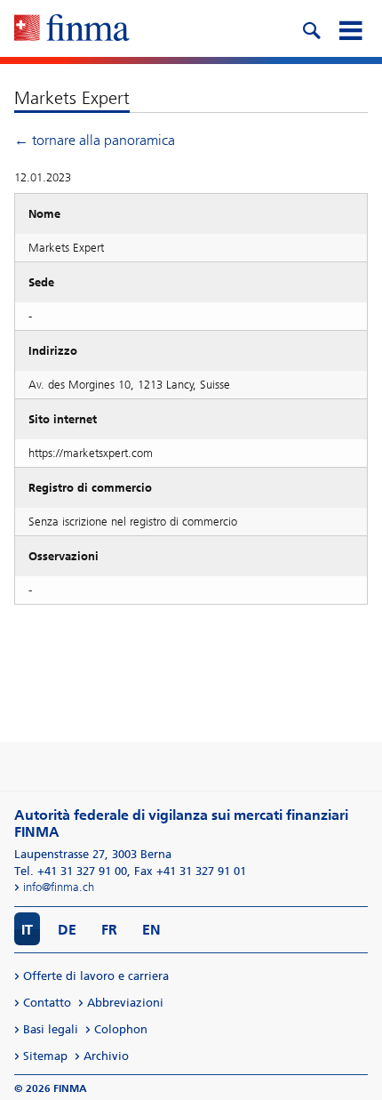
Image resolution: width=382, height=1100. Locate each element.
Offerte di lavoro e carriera (96, 976)
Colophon (120, 1029)
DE (67, 929)
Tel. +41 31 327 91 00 (70, 871)
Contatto (47, 1002)
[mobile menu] (350, 28)
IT (27, 929)
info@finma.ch (58, 887)
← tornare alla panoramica (94, 140)
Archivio (106, 1056)
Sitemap (45, 1056)
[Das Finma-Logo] (72, 29)
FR (109, 929)
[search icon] (311, 28)
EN (151, 929)
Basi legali (50, 1029)
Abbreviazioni (125, 1002)
